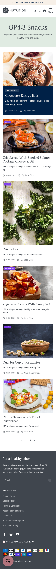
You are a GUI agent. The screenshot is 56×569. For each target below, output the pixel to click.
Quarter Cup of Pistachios (21, 362)
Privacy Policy (9, 496)
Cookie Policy (9, 501)
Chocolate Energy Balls (22, 96)
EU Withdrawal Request (13, 520)
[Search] (34, 11)
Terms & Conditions (11, 506)
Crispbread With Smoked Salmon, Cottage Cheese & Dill (27, 159)
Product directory (10, 525)
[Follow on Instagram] (11, 534)
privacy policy (12, 472)
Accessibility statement (13, 511)
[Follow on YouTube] (17, 534)
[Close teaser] (14, 554)
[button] (8, 560)
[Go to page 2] (34, 440)
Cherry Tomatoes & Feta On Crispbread (23, 419)
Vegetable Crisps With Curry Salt (27, 304)
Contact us (7, 515)
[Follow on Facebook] (4, 534)
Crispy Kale (11, 249)
